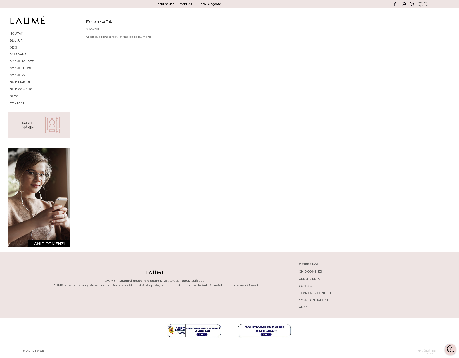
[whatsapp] (450, 320)
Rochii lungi (20, 68)
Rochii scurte (164, 4)
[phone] (450, 338)
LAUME (94, 28)
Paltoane (18, 54)
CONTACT (306, 286)
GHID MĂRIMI (20, 82)
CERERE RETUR (311, 278)
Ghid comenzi (21, 89)
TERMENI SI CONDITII (315, 293)
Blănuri (16, 40)
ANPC (303, 307)
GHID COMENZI (310, 271)
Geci (13, 47)
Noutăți (16, 33)
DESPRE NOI (308, 264)
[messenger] (450, 329)
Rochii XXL (186, 4)
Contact (17, 103)
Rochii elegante (209, 4)
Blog (14, 96)
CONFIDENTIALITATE (314, 300)
